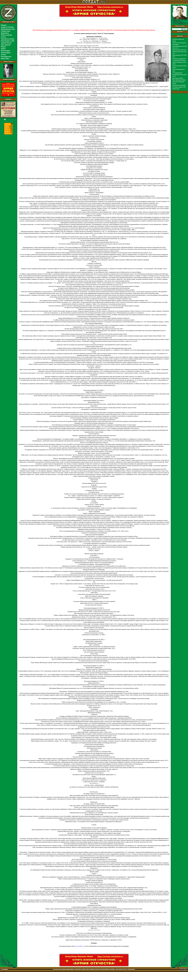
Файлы (3, 49)
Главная (3, 25)
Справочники (5, 31)
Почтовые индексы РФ (178, 87)
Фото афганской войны (179, 80)
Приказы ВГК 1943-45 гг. (179, 50)
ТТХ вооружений (177, 73)
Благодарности (6, 56)
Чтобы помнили (6, 35)
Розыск (3, 37)
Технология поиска (7, 39)
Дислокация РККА (177, 78)
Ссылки (3, 55)
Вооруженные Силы (8, 29)
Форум (3, 47)
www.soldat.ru (79, 946)
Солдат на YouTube (7, 27)
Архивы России (6, 43)
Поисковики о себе (7, 41)
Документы (5, 33)
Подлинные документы (179, 85)
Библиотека (175, 89)
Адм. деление (5, 45)
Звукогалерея (5, 53)
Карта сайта (5, 58)
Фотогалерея (5, 51)
